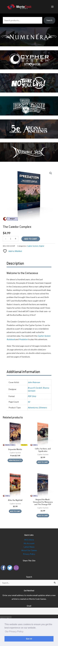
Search (49, 20)
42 (29, 402)
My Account (29, 543)
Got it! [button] (29, 639)
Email (29, 606)
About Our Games (29, 550)
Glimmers (43, 407)
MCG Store (29, 539)
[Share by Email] (16, 567)
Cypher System (32, 246)
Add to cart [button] (43, 462)
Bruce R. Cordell (35, 388)
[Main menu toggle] (52, 7)
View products (15, 460)
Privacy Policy (29, 554)
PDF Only (32, 396)
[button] (50, 173)
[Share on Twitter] (10, 567)
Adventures (33, 407)
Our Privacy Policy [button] (14, 631)
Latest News (29, 547)
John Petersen (34, 382)
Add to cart (30, 239)
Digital (41, 246)
